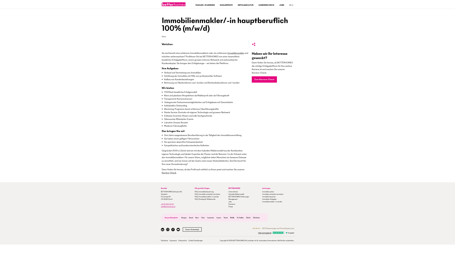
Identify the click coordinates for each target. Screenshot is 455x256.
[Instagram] (167, 229)
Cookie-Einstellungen (195, 240)
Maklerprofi (226, 5)
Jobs (281, 5)
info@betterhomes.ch (168, 206)
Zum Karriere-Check (264, 79)
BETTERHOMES (234, 188)
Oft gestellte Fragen (202, 188)
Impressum (173, 240)
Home (164, 36)
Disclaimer (164, 240)
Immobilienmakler (236, 53)
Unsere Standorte (171, 217)
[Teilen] (254, 45)
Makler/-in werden (205, 5)
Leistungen (266, 188)
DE (290, 5)
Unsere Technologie (192, 229)
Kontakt (164, 188)
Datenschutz (182, 240)
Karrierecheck (266, 5)
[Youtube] (178, 229)
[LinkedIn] (162, 229)
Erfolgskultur (245, 5)
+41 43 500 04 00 (167, 204)
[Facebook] (173, 229)
